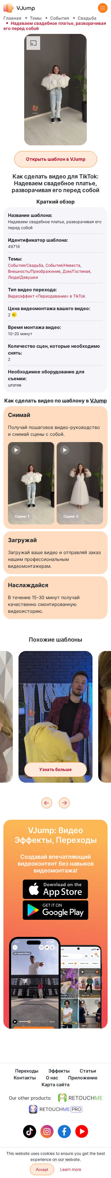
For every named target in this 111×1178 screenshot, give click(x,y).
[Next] (64, 802)
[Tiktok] (30, 1131)
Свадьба (87, 18)
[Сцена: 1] (31, 483)
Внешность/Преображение (34, 271)
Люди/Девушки (23, 277)
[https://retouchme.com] (80, 1098)
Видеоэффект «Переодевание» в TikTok (46, 296)
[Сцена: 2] (80, 483)
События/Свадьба (25, 265)
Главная (12, 18)
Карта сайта (55, 1084)
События (59, 18)
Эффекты (59, 1071)
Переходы (26, 1071)
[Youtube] (81, 1131)
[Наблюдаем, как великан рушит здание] (35, 982)
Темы (36, 18)
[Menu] (103, 8)
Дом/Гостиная (76, 271)
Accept (42, 1169)
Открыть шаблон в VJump (55, 159)
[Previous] (46, 802)
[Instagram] (47, 1131)
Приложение (82, 1078)
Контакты (25, 1078)
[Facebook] (65, 1131)
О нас (52, 1078)
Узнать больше (55, 769)
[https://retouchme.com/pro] (55, 1109)
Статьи (88, 1071)
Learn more (70, 1169)
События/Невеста (63, 265)
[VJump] (19, 8)
